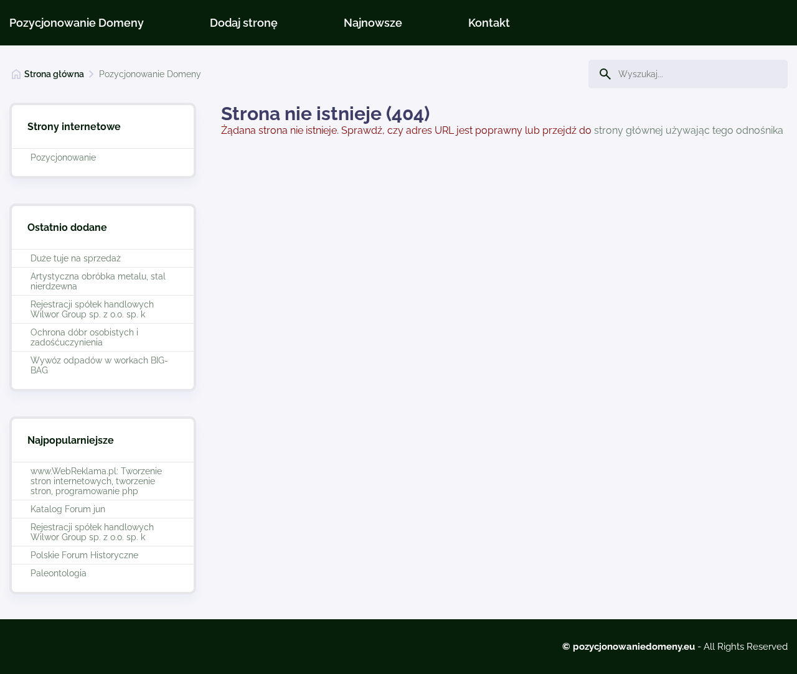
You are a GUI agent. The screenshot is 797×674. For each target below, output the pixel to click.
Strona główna (54, 74)
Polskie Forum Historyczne (84, 555)
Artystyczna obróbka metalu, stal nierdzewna (98, 281)
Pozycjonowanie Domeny (76, 22)
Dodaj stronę (244, 22)
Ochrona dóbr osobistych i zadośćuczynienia (84, 337)
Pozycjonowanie (63, 157)
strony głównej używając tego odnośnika (688, 130)
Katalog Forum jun (68, 509)
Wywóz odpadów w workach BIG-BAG (99, 365)
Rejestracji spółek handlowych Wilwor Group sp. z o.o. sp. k (92, 309)
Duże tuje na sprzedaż (76, 258)
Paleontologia (59, 573)
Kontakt (489, 22)
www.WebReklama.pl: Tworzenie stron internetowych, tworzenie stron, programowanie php (96, 481)
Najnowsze (373, 22)
